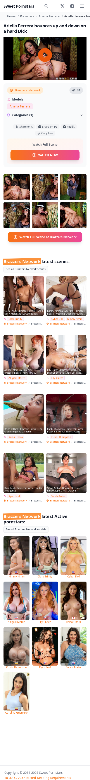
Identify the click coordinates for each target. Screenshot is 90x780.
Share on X (26, 127)
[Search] (46, 6)
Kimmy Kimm (74, 318)
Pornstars (27, 16)
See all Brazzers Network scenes (26, 269)
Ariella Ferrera (49, 16)
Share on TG (49, 127)
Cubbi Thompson (61, 437)
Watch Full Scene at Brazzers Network (48, 237)
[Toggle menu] (82, 6)
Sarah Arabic (58, 496)
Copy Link (47, 133)
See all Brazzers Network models (26, 529)
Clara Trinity (15, 318)
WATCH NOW (48, 155)
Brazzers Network (28, 90)
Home (11, 16)
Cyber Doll (57, 318)
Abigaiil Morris (17, 377)
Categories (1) (22, 115)
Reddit (70, 127)
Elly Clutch (57, 377)
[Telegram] (72, 6)
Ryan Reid (14, 496)
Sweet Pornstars (18, 6)
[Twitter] (62, 6)
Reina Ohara (16, 437)
